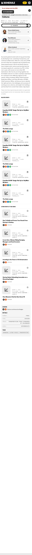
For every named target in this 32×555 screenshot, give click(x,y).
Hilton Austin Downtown (10, 22)
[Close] (29, 10)
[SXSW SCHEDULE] (8, 3)
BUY (25, 2)
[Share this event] (29, 25)
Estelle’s (16, 125)
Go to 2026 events (8, 12)
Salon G (22, 22)
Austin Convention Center (20, 107)
